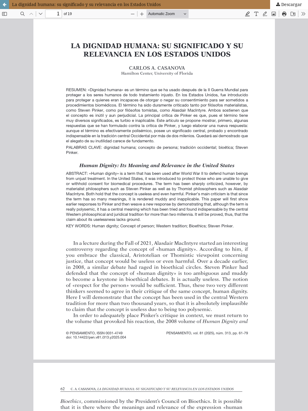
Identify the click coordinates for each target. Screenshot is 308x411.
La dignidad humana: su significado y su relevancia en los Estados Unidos (86, 4)
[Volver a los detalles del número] (4, 4)
